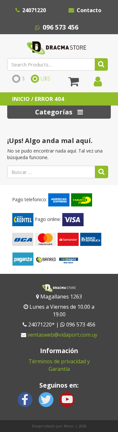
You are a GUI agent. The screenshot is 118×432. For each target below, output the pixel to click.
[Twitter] (46, 399)
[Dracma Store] (56, 46)
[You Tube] (66, 399)
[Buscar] (101, 64)
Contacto (89, 10)
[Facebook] (25, 399)
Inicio (21, 99)
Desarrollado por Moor (53, 425)
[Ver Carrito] (74, 84)
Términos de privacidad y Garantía (59, 365)
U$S (45, 79)
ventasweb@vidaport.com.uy (62, 334)
